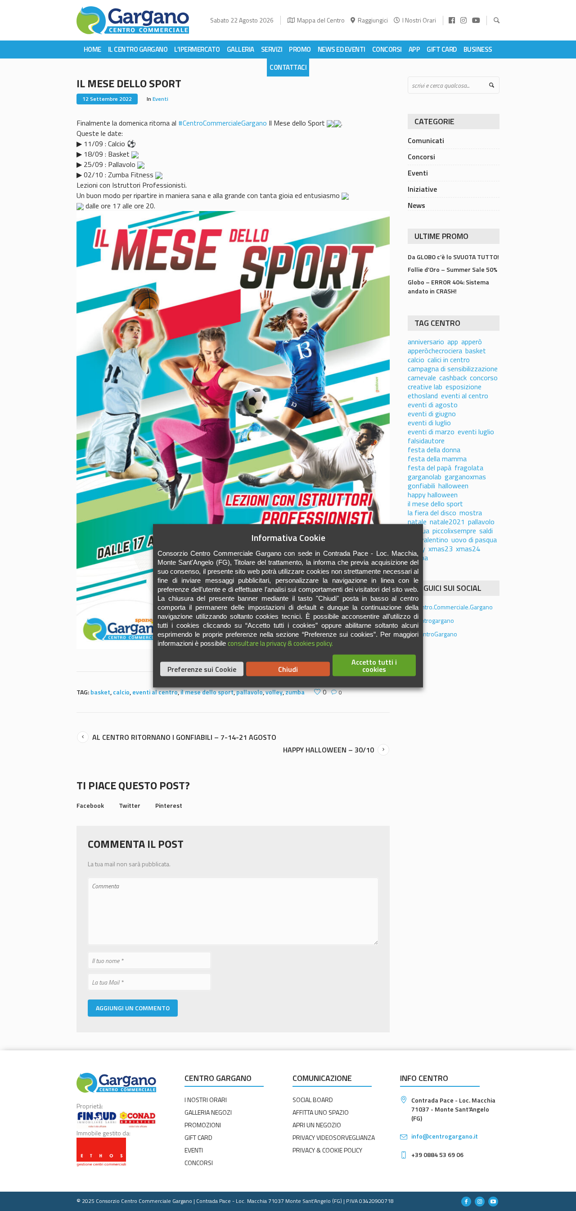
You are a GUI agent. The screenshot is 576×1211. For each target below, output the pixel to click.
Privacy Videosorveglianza (333, 1137)
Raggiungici (373, 20)
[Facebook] (466, 1201)
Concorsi (421, 156)
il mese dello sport (207, 692)
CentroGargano (436, 634)
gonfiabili (421, 485)
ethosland (423, 395)
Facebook (90, 805)
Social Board (312, 1099)
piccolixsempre (454, 530)
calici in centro (449, 359)
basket (100, 692)
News (416, 205)
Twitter (129, 805)
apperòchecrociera (435, 350)
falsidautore (426, 440)
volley (274, 692)
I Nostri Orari (419, 20)
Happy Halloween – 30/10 (328, 749)
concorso (484, 377)
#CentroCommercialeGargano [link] (222, 122)
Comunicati (426, 140)
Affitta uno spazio (320, 1112)
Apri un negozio (316, 1125)
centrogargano (433, 620)
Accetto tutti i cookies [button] (374, 665)
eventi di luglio (429, 422)
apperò (471, 341)
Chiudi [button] (288, 668)
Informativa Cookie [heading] (288, 537)
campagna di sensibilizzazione (453, 368)
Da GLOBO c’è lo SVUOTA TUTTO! (453, 256)
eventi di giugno (432, 413)
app (452, 341)
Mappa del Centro (321, 20)
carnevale (422, 377)
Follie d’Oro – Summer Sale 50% (452, 269)
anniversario (426, 341)
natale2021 (447, 521)
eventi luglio (476, 431)
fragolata (468, 467)
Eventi (160, 99)
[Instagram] (480, 1201)
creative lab (425, 386)
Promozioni (202, 1125)
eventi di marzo (431, 431)
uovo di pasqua (474, 539)
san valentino (428, 539)
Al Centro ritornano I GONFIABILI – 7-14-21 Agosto (184, 737)
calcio (121, 692)
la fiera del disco (432, 512)
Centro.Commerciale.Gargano (453, 607)
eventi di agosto (433, 404)
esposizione (464, 386)
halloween (453, 485)
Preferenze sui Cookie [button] (201, 668)
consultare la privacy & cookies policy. (280, 643)
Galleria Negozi (208, 1112)
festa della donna (434, 449)
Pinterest (168, 805)
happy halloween (433, 494)
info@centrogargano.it (444, 1136)
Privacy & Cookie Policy (327, 1150)
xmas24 (468, 548)
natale (417, 521)
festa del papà (429, 467)
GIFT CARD (198, 1137)
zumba (295, 692)
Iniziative (422, 189)
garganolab (424, 476)
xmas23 (440, 548)
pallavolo (249, 692)
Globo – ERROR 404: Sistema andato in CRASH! (448, 286)
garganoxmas (465, 476)
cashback (453, 377)
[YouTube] (493, 1201)
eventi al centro (155, 692)
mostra (470, 512)
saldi (486, 530)
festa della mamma (437, 458)
